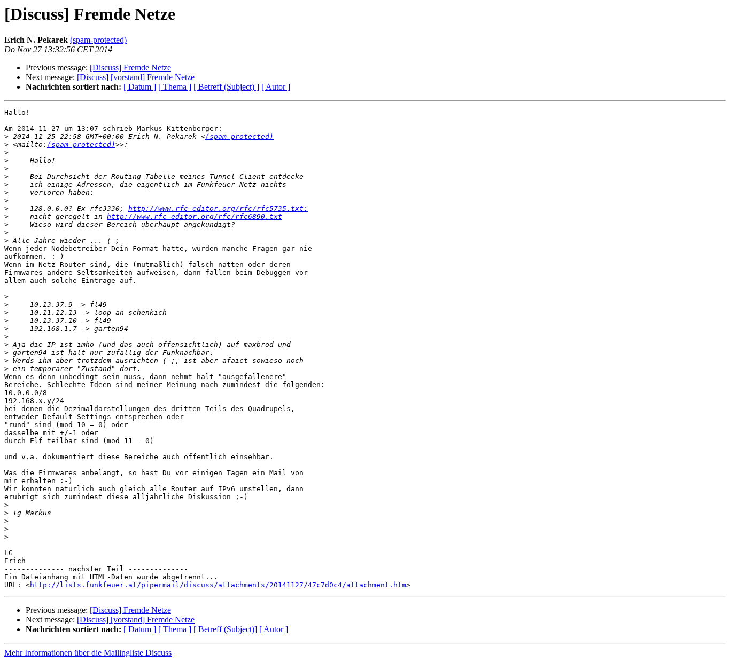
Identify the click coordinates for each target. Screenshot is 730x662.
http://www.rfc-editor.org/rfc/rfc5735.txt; (218, 208)
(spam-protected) (98, 39)
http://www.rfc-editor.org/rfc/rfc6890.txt (194, 216)
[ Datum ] (139, 86)
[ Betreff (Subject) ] (226, 86)
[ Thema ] (174, 86)
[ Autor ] (275, 86)
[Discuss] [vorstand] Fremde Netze (136, 77)
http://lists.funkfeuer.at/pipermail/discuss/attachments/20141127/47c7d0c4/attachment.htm (218, 585)
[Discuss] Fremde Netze (130, 67)
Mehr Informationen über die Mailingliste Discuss (88, 652)
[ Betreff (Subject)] (225, 629)
